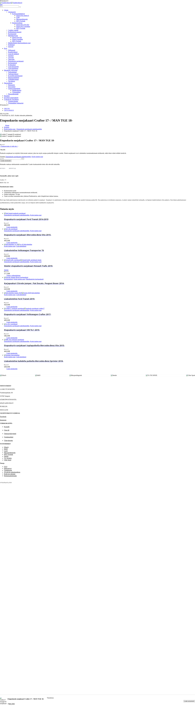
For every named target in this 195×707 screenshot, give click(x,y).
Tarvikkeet (11, 81)
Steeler (6, 456)
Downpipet (11, 87)
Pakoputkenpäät (13, 94)
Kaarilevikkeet (12, 52)
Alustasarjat (12, 12)
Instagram (3, 420)
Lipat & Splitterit (13, 54)
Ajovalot (11, 57)
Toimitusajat (8, 470)
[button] (1, 4)
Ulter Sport (7, 460)
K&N (6, 449)
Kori (5, 48)
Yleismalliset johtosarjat (15, 103)
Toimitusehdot (8, 437)
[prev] (189, 1)
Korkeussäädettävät (18, 14)
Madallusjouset (13, 35)
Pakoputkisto (8, 83)
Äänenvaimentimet (14, 88)
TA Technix (8, 458)
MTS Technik (20, 21)
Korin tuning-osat (37, 156)
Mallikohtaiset (16, 90)
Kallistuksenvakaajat (14, 32)
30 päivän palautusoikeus (12, 472)
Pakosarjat (11, 85)
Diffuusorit (11, 50)
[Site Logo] (11, 3)
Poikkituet (11, 45)
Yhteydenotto (8, 440)
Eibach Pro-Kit (17, 37)
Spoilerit (11, 56)
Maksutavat (7, 468)
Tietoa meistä (9, 110)
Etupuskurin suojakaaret (16, 61)
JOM (18, 17)
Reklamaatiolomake (10, 476)
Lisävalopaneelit (13, 66)
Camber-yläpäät (13, 30)
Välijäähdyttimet (13, 79)
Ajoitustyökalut (13, 101)
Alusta (6, 10)
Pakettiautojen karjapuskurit (34, 279)
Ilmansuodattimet (13, 77)
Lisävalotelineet (13, 68)
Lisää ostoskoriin (189, 701)
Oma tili (7, 108)
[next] (192, 1)
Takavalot (11, 59)
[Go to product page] (99, 213)
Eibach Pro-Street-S (22, 15)
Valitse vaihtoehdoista (13, 275)
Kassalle (6, 427)
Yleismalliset (16, 92)
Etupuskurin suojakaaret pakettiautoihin (18, 156)
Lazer (6, 451)
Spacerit (10, 46)
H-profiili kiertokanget (15, 76)
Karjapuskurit (12, 63)
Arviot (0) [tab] (12, 168)
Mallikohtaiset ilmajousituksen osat (19, 43)
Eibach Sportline (17, 39)
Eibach (6, 447)
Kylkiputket (12, 65)
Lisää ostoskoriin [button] (11, 227)
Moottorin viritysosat (10, 70)
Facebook (3, 416)
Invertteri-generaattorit (11, 98)
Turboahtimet (12, 72)
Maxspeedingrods (22, 19)
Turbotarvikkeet (13, 74)
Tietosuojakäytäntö (10, 433)
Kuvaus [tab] (2, 168)
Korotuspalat (12, 34)
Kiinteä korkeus (17, 23)
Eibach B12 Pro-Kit (22, 25)
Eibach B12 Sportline (23, 26)
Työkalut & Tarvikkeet (11, 99)
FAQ (5, 467)
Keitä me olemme (9, 474)
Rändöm (7, 96)
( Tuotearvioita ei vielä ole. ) (9, 146)
